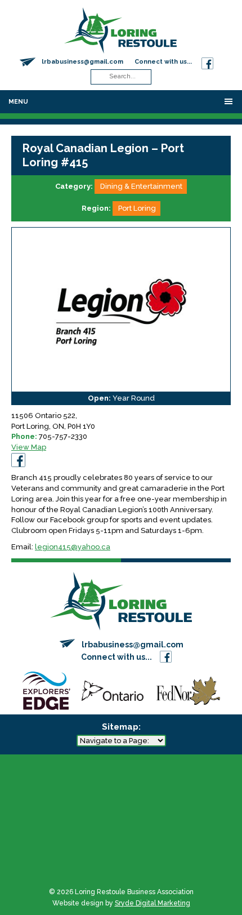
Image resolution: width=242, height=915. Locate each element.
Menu (18, 101)
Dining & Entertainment (141, 186)
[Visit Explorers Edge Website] (46, 690)
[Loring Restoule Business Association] (120, 29)
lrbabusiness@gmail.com (82, 61)
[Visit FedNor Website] (188, 690)
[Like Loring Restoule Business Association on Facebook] (207, 61)
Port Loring (137, 208)
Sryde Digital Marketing (152, 903)
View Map (28, 447)
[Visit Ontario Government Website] (112, 690)
